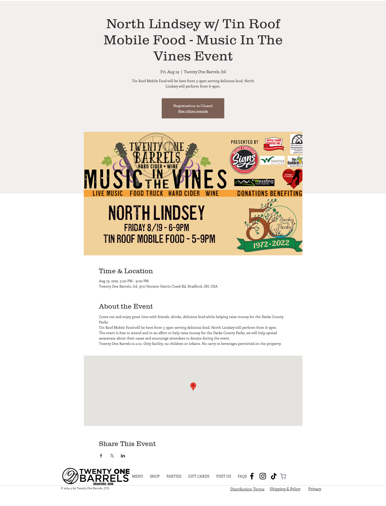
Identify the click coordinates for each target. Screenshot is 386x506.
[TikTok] (273, 476)
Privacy (314, 488)
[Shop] (283, 476)
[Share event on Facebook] (101, 455)
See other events (193, 111)
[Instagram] (262, 476)
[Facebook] (252, 476)
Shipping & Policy (285, 488)
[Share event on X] (112, 455)
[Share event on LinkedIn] (123, 455)
